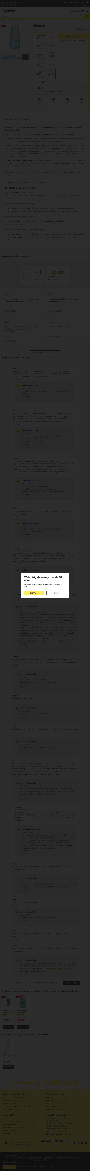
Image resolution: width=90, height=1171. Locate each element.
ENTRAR (34, 593)
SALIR (56, 593)
